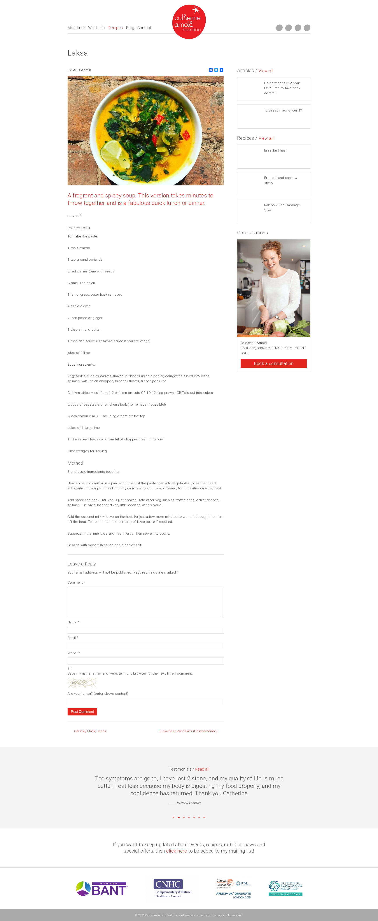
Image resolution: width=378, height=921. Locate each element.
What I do (96, 27)
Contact (144, 27)
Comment (77, 582)
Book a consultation (273, 363)
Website (74, 653)
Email (73, 638)
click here (176, 851)
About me (76, 27)
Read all (202, 769)
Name (73, 622)
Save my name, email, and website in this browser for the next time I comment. (130, 673)
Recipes (115, 27)
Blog (130, 27)
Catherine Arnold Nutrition (161, 915)
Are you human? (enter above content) (98, 694)
